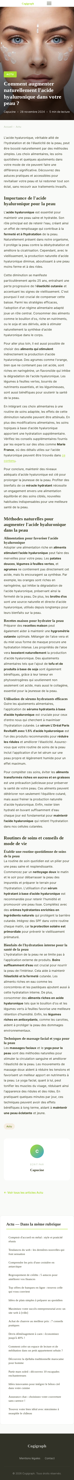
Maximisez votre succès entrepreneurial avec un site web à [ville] (37, 1310)
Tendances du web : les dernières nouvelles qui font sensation (36, 1251)
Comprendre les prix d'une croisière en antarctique (31, 1264)
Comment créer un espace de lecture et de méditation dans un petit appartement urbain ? (36, 1348)
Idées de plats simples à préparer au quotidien (36, 1300)
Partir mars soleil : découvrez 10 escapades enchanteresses (34, 1373)
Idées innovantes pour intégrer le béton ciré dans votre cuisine (34, 1386)
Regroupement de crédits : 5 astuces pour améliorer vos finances (33, 1276)
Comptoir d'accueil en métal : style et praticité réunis (36, 1239)
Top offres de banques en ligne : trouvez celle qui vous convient (36, 1289)
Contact (50, 1458)
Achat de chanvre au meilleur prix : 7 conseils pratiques (36, 1323)
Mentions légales (29, 1458)
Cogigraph (37, 1446)
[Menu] (49, 3)
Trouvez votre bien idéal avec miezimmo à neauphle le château (34, 1411)
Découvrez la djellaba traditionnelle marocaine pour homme (36, 1360)
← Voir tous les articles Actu (23, 1192)
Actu (10, 74)
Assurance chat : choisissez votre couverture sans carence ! (35, 1398)
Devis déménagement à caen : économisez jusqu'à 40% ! (34, 1335)
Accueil (8, 126)
